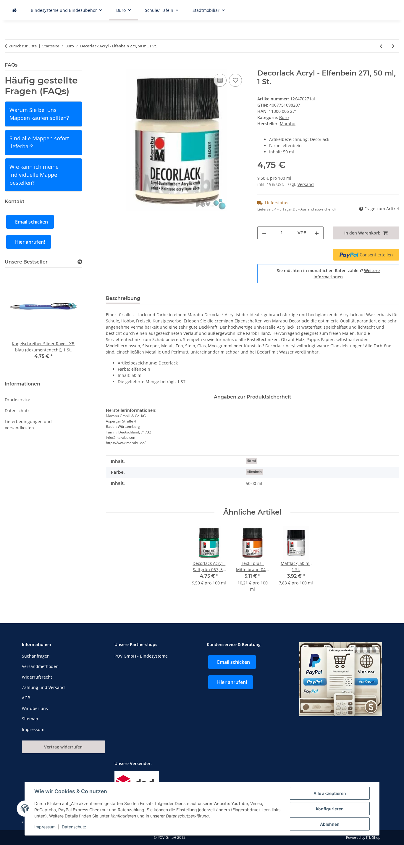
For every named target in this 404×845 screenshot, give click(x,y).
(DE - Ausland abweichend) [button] (314, 209)
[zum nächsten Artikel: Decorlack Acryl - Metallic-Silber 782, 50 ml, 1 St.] (393, 46)
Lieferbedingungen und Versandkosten (28, 424)
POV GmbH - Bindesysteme (141, 656)
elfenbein (254, 472)
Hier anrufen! (30, 242)
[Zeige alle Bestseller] (79, 262)
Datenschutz (74, 826)
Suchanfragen (36, 656)
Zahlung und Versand (43, 687)
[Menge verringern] (264, 233)
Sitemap (30, 719)
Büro (284, 117)
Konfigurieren (330, 808)
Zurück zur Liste (23, 46)
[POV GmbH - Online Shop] (14, 10)
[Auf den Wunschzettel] (235, 80)
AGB (26, 698)
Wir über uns (35, 708)
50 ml (251, 461)
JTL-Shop (373, 837)
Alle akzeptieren (329, 793)
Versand (306, 184)
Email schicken (31, 222)
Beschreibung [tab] (123, 298)
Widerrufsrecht (37, 677)
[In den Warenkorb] (110, 65)
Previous (19, 323)
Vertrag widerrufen (63, 747)
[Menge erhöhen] (316, 233)
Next (67, 323)
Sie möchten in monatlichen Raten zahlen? (328, 273)
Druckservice (17, 399)
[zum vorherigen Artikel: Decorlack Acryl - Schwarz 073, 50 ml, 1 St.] (381, 46)
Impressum (45, 826)
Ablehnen (330, 824)
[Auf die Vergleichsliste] (220, 80)
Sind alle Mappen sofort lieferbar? (39, 142)
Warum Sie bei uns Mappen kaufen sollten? (39, 113)
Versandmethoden (40, 666)
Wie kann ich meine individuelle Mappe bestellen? (34, 174)
